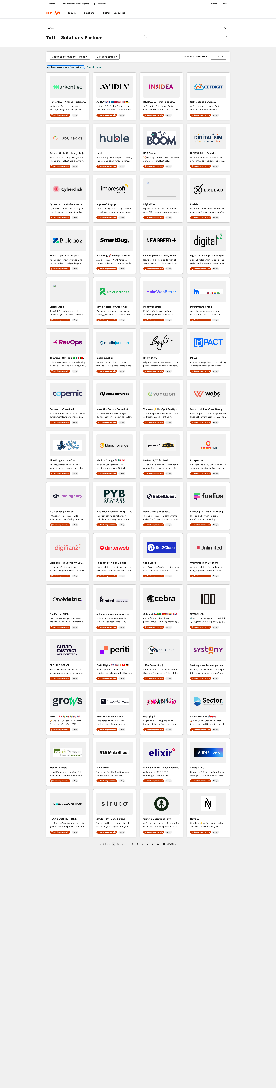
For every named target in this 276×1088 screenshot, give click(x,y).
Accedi (214, 4)
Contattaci (101, 4)
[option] (68, 56)
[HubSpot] (53, 13)
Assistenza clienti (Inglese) (78, 4)
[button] (227, 28)
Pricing (106, 13)
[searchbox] (187, 37)
